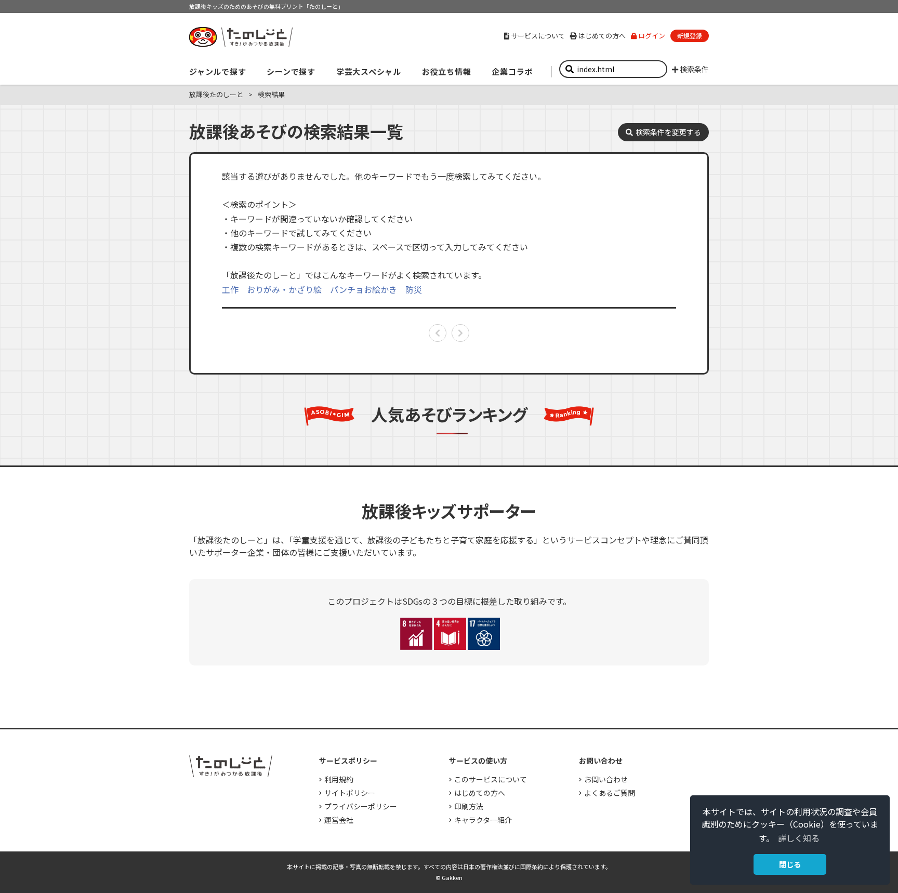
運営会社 (338, 820)
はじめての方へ (602, 36)
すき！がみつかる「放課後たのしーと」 (240, 37)
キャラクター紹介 (483, 820)
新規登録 (689, 35)
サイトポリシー (349, 793)
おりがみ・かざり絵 (284, 289)
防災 (413, 289)
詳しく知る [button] (799, 838)
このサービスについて (490, 779)
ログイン (651, 36)
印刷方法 (468, 806)
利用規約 (338, 779)
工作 (230, 289)
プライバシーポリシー (360, 806)
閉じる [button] (790, 864)
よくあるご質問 (609, 793)
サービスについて (538, 36)
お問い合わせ (606, 779)
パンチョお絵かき (363, 289)
